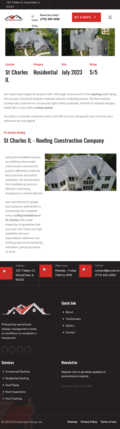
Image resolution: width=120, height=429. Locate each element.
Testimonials (73, 319)
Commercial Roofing (17, 371)
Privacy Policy (89, 422)
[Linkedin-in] (28, 349)
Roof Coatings (13, 398)
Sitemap (72, 422)
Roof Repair (12, 385)
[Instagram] (102, 4)
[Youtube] (116, 4)
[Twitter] (20, 349)
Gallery (70, 326)
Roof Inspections (15, 392)
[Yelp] (109, 4)
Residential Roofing (17, 378)
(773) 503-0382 (50, 19)
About (69, 312)
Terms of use (108, 422)
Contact (70, 332)
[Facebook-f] (95, 4)
